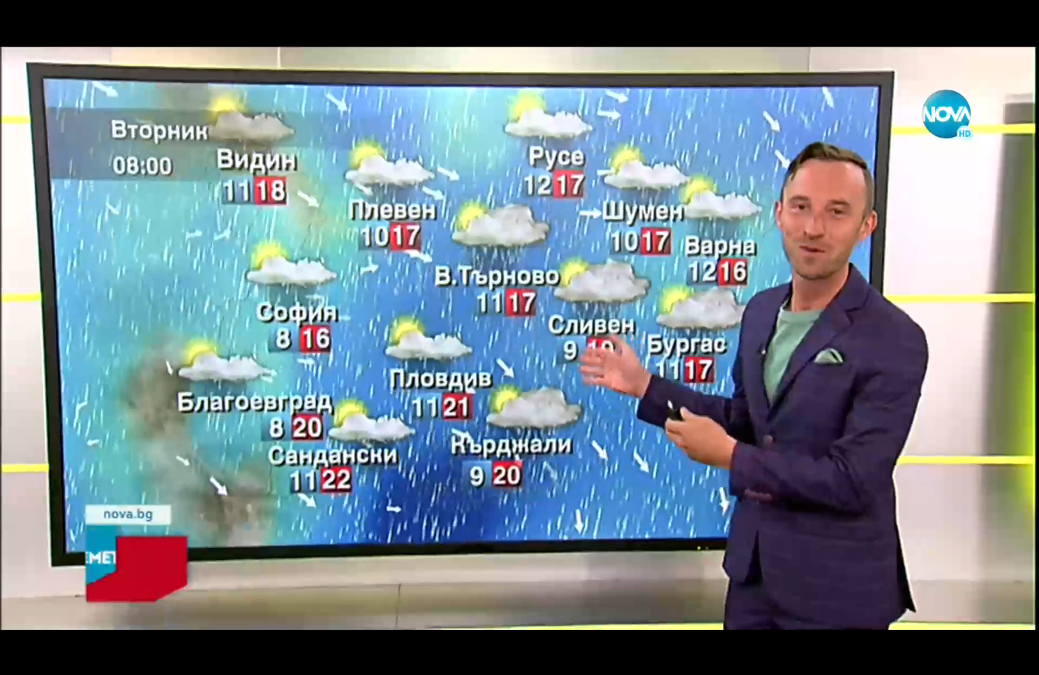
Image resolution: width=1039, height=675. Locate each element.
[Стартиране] (24, 657)
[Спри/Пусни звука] (53, 657)
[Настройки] (1012, 25)
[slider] (135, 637)
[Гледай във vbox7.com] (1013, 657)
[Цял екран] (983, 657)
